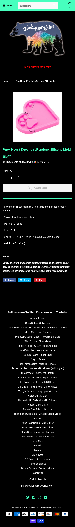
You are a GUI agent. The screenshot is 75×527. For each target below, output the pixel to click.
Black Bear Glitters (29, 507)
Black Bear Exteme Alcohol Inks (37, 432)
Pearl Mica (37, 441)
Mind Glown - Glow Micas (37, 341)
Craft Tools (37, 454)
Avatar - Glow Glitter (37, 404)
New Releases (37, 318)
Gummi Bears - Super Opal (37, 355)
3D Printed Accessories (37, 459)
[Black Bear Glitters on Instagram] (39, 498)
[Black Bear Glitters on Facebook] (34, 498)
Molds (37, 450)
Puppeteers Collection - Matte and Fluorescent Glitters (38, 327)
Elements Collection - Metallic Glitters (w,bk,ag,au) (37, 368)
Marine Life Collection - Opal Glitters (37, 377)
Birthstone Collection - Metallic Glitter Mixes (37, 413)
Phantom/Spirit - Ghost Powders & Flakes (37, 336)
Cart (70, 7)
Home (6, 81)
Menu (10, 5)
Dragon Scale (37, 359)
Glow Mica (37, 445)
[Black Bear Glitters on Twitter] (28, 498)
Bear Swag (37, 472)
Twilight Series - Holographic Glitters (37, 391)
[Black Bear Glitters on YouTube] (45, 498)
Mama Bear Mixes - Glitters (37, 409)
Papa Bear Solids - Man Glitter (37, 423)
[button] (37, 162)
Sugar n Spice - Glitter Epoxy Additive (37, 345)
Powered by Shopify (51, 507)
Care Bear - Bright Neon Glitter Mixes (37, 386)
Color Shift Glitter (37, 395)
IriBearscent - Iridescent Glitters (37, 373)
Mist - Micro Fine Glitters (38, 332)
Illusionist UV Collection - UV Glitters (37, 400)
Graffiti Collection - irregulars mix (37, 350)
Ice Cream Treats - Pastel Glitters (37, 382)
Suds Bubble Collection (37, 323)
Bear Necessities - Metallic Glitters (37, 363)
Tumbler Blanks (37, 463)
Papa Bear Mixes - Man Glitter (38, 427)
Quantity (7, 171)
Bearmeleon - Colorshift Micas (37, 436)
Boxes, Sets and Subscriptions (37, 468)
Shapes (37, 418)
